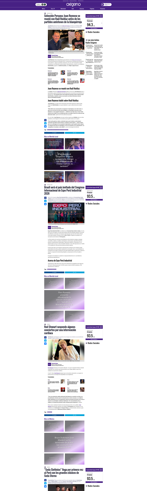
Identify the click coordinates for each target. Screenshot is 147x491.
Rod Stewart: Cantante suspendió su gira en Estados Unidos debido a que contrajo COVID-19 (53, 390)
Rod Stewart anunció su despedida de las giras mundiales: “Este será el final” (53, 382)
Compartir (54, 132)
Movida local (63, 8)
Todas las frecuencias (94, 28)
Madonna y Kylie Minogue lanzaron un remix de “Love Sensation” (75, 143)
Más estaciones (80, 0)
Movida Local (49, 13)
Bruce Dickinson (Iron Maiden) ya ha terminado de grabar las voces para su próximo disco (64, 443)
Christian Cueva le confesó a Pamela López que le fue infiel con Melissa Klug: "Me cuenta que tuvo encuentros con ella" (98, 47)
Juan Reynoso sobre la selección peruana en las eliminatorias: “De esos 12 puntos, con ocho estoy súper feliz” (72, 74)
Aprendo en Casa (65, 0)
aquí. (72, 482)
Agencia (66, 129)
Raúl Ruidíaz (62, 129)
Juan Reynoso (50, 129)
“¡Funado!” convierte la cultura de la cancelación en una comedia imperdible (74, 316)
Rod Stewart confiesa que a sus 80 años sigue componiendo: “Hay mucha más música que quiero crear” (72, 383)
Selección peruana (56, 129)
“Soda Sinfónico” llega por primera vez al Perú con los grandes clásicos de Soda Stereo (54, 426)
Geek (73, 8)
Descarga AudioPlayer (73, 0)
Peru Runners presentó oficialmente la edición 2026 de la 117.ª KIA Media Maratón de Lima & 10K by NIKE (53, 176)
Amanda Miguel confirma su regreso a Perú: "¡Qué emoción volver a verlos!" (74, 176)
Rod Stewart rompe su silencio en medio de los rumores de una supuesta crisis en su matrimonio (72, 390)
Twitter (75, 132)
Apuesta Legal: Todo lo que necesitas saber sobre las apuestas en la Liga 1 (98, 61)
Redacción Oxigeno (55, 55)
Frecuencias (102, 8)
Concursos (82, 8)
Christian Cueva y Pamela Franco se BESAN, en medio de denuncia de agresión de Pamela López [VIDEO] (98, 67)
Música (43, 8)
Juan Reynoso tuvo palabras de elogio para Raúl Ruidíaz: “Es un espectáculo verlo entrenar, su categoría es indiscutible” (53, 74)
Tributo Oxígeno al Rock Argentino (74, 426)
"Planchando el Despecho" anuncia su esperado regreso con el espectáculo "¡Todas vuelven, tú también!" (64, 160)
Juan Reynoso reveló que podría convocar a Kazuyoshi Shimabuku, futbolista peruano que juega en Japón (53, 82)
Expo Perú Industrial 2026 (52, 269)
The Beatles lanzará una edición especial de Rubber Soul (54, 459)
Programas (92, 8)
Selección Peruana (66, 25)
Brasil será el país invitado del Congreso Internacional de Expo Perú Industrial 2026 (54, 143)
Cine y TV (53, 8)
